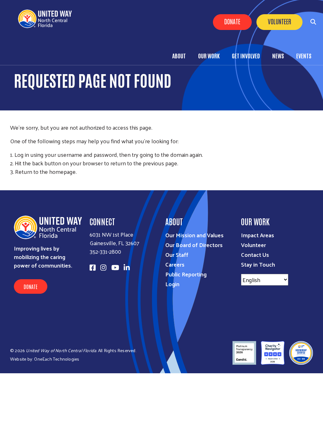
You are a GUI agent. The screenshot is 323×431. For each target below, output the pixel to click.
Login (172, 284)
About (179, 55)
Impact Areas (257, 235)
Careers (175, 264)
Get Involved (246, 55)
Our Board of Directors (194, 245)
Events (303, 55)
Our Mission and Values (194, 235)
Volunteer (279, 21)
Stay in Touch (258, 264)
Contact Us (255, 254)
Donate (232, 21)
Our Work (209, 55)
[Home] (47, 19)
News (278, 55)
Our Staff (176, 254)
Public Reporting (186, 274)
